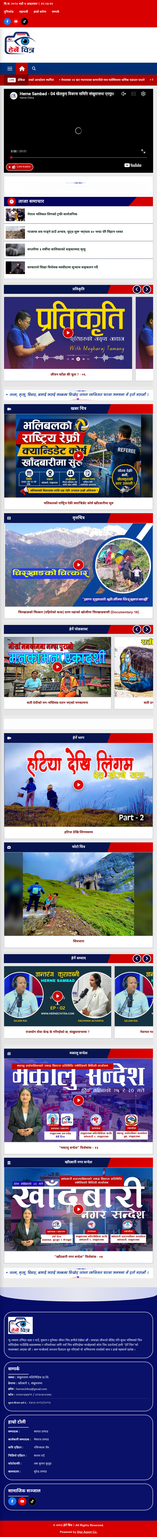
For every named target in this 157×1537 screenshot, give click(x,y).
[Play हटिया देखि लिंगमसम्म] (78, 785)
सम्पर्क (55, 12)
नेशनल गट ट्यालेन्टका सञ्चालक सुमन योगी (99, 1032)
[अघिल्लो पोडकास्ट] (137, 629)
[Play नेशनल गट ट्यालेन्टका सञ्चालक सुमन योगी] (99, 996)
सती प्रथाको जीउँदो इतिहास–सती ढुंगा (57, 703)
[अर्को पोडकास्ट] (146, 629)
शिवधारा (78, 941)
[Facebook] (7, 21)
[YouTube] (15, 21)
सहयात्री (23, 12)
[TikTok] (24, 21)
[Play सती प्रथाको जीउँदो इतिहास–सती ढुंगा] (57, 667)
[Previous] (137, 289)
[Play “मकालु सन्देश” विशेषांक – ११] (78, 1100)
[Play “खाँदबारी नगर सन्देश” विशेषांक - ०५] (78, 1209)
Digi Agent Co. (87, 1532)
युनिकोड (8, 12)
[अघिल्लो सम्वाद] (137, 958)
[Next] (146, 289)
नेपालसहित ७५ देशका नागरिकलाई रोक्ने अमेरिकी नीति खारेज (114, 80)
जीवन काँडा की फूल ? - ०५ (68, 375)
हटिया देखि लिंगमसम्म (78, 832)
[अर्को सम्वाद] (146, 958)
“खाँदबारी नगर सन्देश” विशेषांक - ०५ (78, 1257)
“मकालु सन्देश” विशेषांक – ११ (78, 1148)
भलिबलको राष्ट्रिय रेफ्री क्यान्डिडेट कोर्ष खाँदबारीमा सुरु (78, 503)
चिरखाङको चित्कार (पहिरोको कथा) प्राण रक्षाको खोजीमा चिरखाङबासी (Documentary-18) (78, 612)
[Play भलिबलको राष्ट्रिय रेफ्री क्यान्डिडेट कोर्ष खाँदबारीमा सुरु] (78, 456)
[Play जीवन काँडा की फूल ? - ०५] (68, 333)
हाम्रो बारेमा (40, 12)
